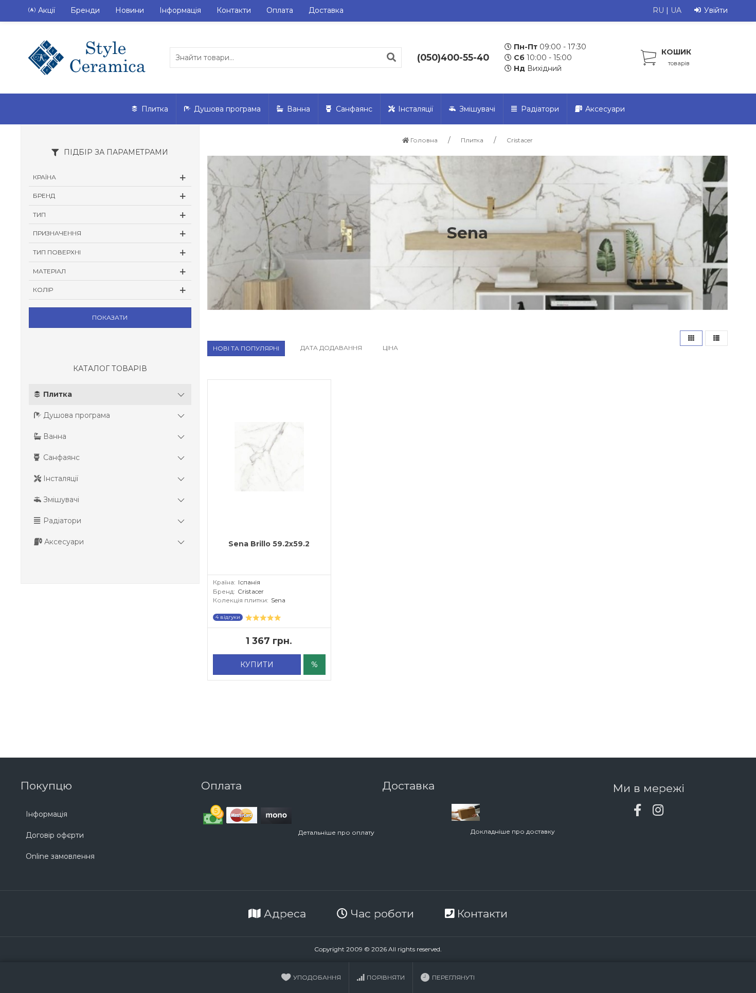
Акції (46, 10)
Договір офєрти (55, 835)
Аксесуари (605, 109)
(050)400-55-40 (453, 57)
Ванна (298, 109)
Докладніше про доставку (513, 831)
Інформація (180, 10)
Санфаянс (354, 109)
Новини (129, 10)
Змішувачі (477, 109)
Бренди (85, 10)
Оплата (279, 10)
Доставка (326, 10)
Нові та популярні (246, 348)
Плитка (154, 109)
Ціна (390, 348)
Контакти (234, 10)
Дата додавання (331, 348)
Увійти (716, 10)
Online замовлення (60, 856)
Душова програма (227, 109)
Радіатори (540, 109)
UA (676, 10)
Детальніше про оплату (336, 832)
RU (658, 10)
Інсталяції (415, 109)
